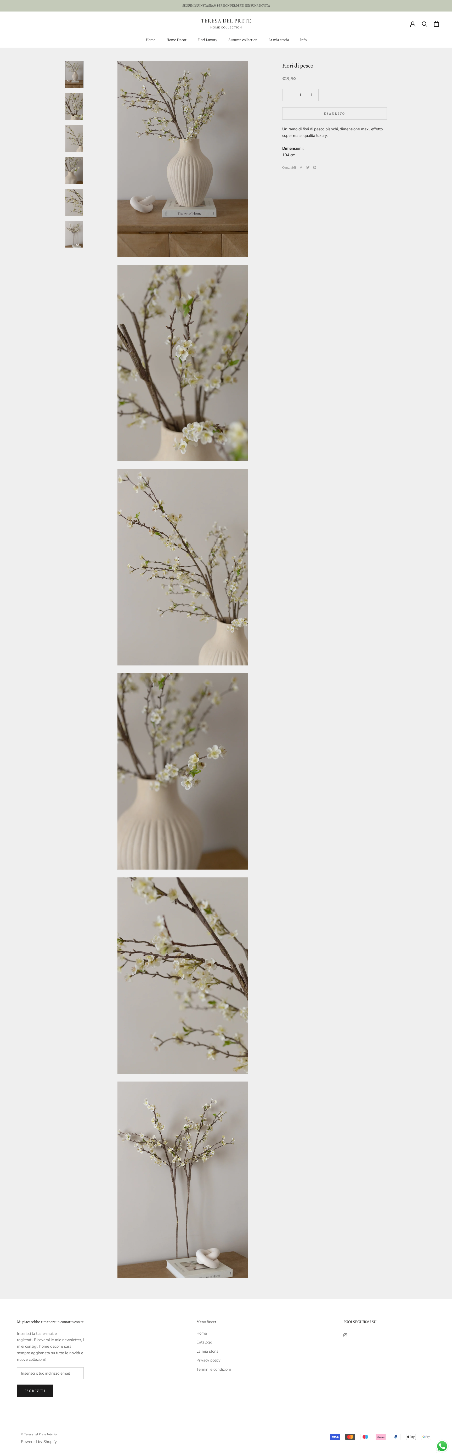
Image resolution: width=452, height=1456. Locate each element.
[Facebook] (301, 167)
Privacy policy (208, 1360)
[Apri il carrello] (436, 24)
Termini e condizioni (213, 1369)
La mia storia (278, 39)
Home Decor (176, 39)
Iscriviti (35, 1390)
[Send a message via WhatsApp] (442, 1446)
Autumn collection (242, 39)
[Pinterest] (314, 167)
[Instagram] (345, 1335)
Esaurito (334, 113)
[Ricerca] (424, 23)
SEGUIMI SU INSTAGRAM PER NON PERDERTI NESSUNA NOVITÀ (226, 5)
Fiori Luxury (207, 39)
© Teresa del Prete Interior (39, 1434)
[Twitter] (307, 167)
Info (303, 39)
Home (150, 39)
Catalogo (204, 1342)
